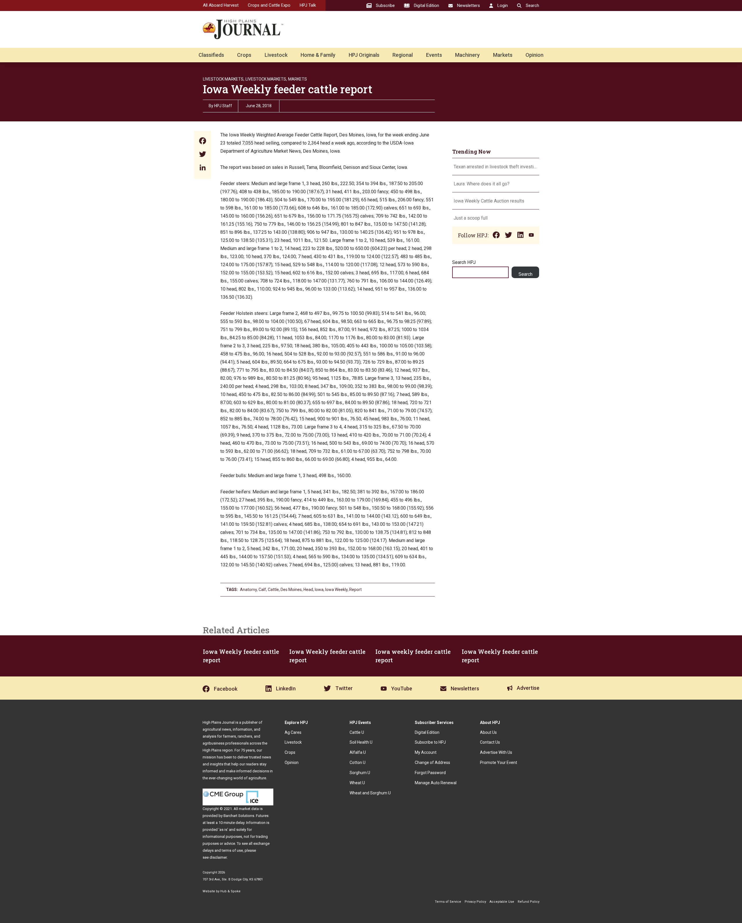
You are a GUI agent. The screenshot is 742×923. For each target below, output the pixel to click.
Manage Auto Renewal (436, 782)
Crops (244, 55)
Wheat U (357, 782)
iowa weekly (336, 589)
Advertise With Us (496, 752)
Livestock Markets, (223, 79)
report (355, 589)
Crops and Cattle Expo (269, 5)
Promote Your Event (498, 762)
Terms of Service (448, 902)
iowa (319, 589)
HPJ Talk (308, 5)
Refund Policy (528, 902)
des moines (291, 589)
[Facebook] (202, 141)
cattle (273, 589)
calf (262, 589)
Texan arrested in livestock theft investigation (496, 166)
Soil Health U (361, 742)
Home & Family (318, 55)
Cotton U (357, 762)
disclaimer (218, 857)
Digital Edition (427, 732)
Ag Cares (293, 732)
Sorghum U (360, 772)
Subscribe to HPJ (430, 742)
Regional (402, 55)
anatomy (248, 589)
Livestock (276, 55)
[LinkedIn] (202, 168)
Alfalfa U (358, 752)
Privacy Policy (475, 902)
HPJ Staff (223, 105)
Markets (502, 55)
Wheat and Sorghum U (370, 793)
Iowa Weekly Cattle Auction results (489, 201)
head (308, 589)
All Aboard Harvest (221, 5)
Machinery (467, 55)
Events (434, 55)
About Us (488, 732)
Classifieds (211, 55)
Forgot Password (430, 772)
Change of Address (432, 762)
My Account (426, 752)
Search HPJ (464, 262)
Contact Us (490, 742)
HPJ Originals (364, 55)
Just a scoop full (471, 218)
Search (525, 274)
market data (249, 809)
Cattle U (357, 732)
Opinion (534, 55)
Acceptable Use (502, 902)
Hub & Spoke (230, 891)
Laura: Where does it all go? (482, 184)
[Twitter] (202, 154)
